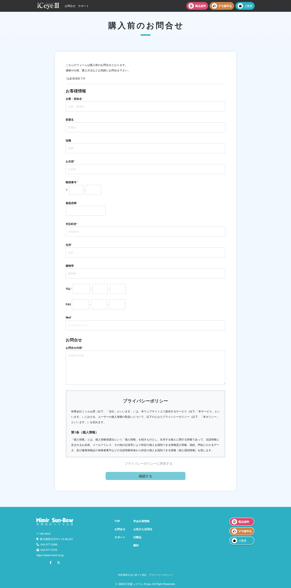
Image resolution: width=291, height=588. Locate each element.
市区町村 (71, 224)
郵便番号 (71, 182)
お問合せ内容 (74, 348)
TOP (117, 521)
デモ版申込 (225, 6)
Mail (69, 317)
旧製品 (137, 537)
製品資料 (200, 6)
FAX (68, 304)
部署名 (70, 119)
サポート (83, 6)
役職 (68, 140)
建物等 (70, 266)
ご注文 (248, 6)
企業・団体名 (74, 99)
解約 (136, 545)
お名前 (70, 161)
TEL (69, 289)
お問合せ (70, 6)
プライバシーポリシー (161, 574)
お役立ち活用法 (142, 529)
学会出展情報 (141, 521)
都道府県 (71, 203)
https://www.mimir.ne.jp (50, 555)
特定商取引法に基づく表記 (132, 574)
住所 (69, 245)
